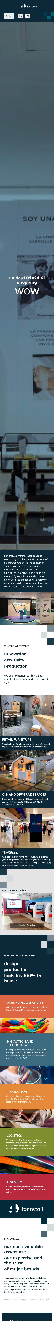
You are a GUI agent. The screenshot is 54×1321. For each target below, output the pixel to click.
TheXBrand (10, 852)
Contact (9, 16)
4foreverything (16, 555)
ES (28, 16)
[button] (6, 911)
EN (20, 16)
